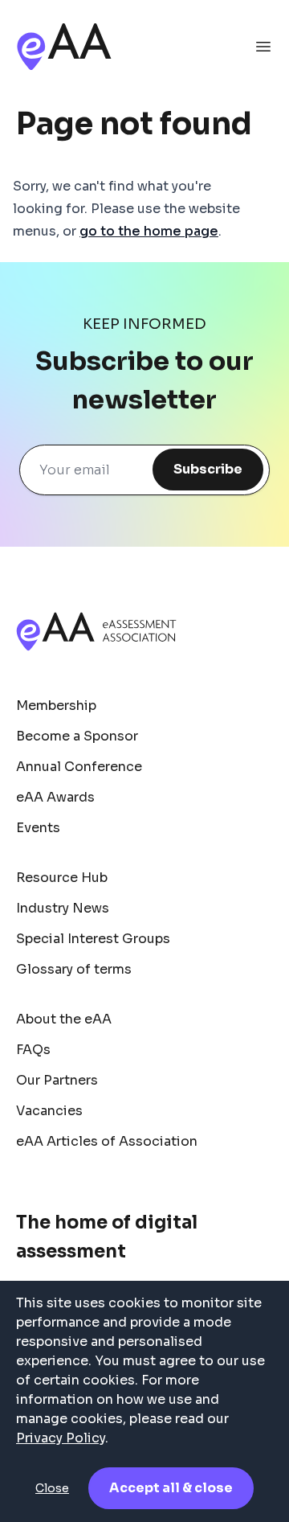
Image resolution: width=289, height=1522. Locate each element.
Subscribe (207, 469)
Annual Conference (79, 766)
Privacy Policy (60, 1438)
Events (38, 827)
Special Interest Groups (93, 938)
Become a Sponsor (77, 736)
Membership (56, 705)
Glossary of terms (74, 969)
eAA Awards (55, 797)
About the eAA (64, 1019)
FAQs (33, 1049)
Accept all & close (171, 1487)
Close (52, 1488)
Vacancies (49, 1110)
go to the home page (148, 231)
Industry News (62, 908)
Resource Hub (62, 877)
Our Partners (57, 1080)
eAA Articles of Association (106, 1141)
